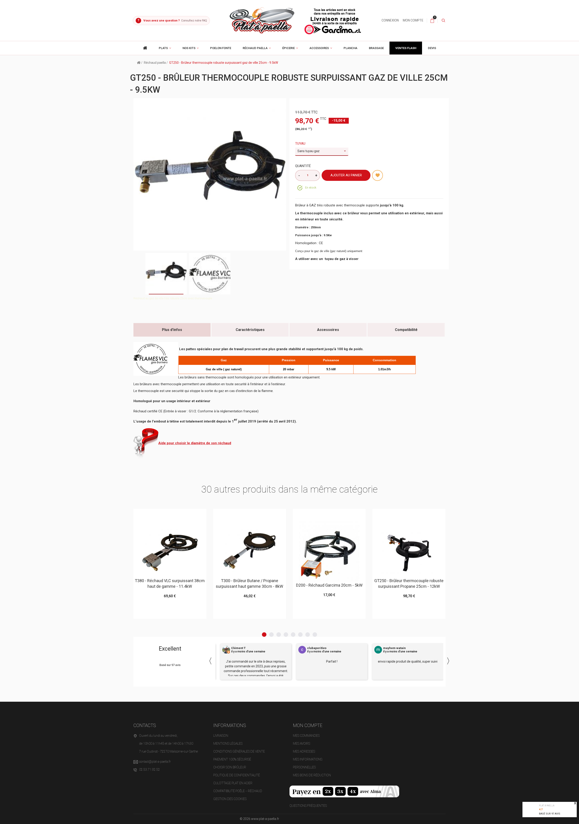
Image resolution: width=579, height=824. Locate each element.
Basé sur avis (549, 813)
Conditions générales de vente (239, 751)
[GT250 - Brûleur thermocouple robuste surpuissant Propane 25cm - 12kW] (329, 549)
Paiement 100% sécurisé (232, 759)
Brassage (376, 48)
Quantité (303, 166)
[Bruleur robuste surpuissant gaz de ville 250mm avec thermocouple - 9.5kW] (209, 273)
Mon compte (413, 20)
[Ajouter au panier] (159, 514)
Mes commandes (306, 735)
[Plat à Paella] (295, 20)
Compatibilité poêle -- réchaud (237, 791)
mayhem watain (394, 648)
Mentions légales (227, 743)
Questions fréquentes (308, 805)
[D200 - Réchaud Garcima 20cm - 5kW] (249, 551)
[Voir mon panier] (432, 20)
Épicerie (288, 48)
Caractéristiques (250, 330)
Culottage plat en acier (232, 783)
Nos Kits (189, 48)
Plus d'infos (172, 330)
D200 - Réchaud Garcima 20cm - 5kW (249, 585)
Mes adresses (304, 751)
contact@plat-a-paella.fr (155, 761)
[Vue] (181, 514)
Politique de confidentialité (236, 775)
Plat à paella (546, 805)
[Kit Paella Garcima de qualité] (145, 48)
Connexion (390, 20)
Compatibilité (406, 330)
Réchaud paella (255, 48)
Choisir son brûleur (229, 767)
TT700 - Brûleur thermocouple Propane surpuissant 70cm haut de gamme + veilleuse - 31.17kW (409, 591)
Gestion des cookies (230, 799)
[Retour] (138, 62)
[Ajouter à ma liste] (377, 175)
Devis (432, 48)
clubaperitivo (316, 648)
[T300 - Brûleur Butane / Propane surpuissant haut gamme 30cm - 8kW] (170, 549)
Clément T (238, 648)
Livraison (220, 735)
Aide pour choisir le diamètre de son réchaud (194, 443)
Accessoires (319, 48)
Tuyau (300, 144)
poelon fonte (220, 48)
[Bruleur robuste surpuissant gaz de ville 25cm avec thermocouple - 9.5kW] (166, 273)
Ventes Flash (405, 48)
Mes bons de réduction (312, 775)
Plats (163, 48)
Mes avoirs (301, 743)
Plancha (350, 48)
